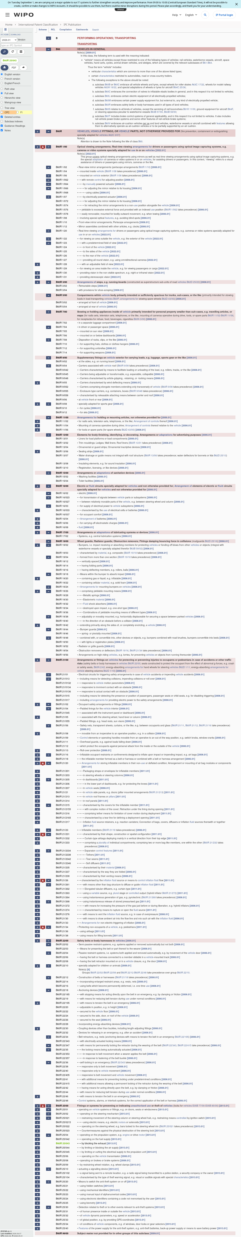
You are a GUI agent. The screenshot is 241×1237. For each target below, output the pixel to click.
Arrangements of (86, 282)
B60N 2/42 (99, 667)
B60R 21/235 (63, 867)
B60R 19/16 (62, 569)
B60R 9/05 (61, 382)
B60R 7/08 (61, 339)
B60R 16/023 (63, 497)
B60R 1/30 (61, 272)
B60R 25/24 (62, 1198)
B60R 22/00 (134, 663)
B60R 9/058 (62, 395)
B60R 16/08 (62, 527)
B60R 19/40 (62, 620)
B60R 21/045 (63, 712)
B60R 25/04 (62, 1134)
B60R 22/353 (63, 1053)
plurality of (104, 842)
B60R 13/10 (62, 467)
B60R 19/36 (62, 612)
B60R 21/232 (63, 838)
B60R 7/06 (61, 335)
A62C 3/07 (113, 135)
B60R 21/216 (63, 813)
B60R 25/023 (63, 1130)
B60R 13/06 (62, 451)
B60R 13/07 (62, 455)
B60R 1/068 (62, 192)
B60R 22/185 (63, 994)
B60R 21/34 (136, 650)
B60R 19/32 (62, 603)
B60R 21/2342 (63, 859)
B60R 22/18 (62, 990)
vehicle (100, 171)
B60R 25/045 (63, 1151)
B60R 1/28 (61, 264)
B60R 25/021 (63, 1117)
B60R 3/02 (61, 285)
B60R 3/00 (61, 282)
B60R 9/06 (61, 399)
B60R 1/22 (61, 238)
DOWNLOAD (15, 34)
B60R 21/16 (205, 725)
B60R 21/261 (63, 884)
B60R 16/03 (62, 505)
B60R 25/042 (63, 1139)
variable (95, 893)
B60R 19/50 (62, 641)
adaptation (97, 159)
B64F (230, 109)
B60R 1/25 (61, 251)
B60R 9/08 (123, 365)
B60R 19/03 (62, 552)
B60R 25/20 (62, 1181)
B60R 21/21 (62, 792)
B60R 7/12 (61, 348)
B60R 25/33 (62, 1219)
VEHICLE (96, 131)
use (133, 150)
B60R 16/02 (62, 493)
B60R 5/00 (61, 295)
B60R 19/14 (62, 565)
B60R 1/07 (61, 196)
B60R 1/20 (61, 230)
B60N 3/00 (139, 319)
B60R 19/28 (62, 595)
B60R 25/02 (62, 1113)
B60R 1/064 (62, 184)
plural (116, 893)
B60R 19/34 (62, 608)
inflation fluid (109, 880)
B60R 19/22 (62, 582)
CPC (7, 112)
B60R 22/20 (62, 1007)
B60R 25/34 (62, 1224)
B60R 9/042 (62, 369)
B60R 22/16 (62, 985)
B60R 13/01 (62, 438)
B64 (210, 62)
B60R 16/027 (63, 501)
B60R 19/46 (62, 633)
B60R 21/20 (62, 763)
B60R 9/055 (62, 391)
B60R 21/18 (62, 758)
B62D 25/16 (211, 541)
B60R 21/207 (63, 788)
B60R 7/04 (61, 326)
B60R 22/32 (62, 1032)
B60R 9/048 (62, 378)
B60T (107, 116)
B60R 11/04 (62, 425)
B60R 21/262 (63, 888)
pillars (112, 796)
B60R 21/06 (62, 725)
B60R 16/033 (63, 510)
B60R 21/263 (63, 893)
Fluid (85, 603)
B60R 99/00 (62, 1233)
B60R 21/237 (63, 871)
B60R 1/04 (61, 171)
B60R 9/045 (62, 374)
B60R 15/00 (62, 472)
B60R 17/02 (62, 536)
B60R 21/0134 (63, 687)
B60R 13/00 (62, 434)
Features (83, 1228)
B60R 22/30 (62, 1028)
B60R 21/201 (63, 770)
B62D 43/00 (128, 429)
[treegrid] (135, 635)
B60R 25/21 (62, 1185)
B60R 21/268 (149, 897)
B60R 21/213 (156, 792)
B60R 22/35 (62, 1049)
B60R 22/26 (62, 1019)
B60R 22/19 (62, 998)
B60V (107, 123)
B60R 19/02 (62, 544)
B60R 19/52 (62, 646)
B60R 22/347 (63, 1045)
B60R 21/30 (62, 918)
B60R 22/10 (62, 965)
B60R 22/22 (62, 1011)
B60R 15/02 (62, 476)
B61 (205, 62)
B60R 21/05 (62, 717)
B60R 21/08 (62, 733)
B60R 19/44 (62, 629)
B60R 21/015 (63, 695)
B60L (107, 96)
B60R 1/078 (62, 213)
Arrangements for (87, 417)
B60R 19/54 (62, 650)
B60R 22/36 (62, 1062)
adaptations (166, 434)
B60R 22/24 (62, 1015)
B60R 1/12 (61, 226)
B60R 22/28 (62, 1024)
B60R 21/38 (62, 935)
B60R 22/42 (62, 1087)
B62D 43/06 (168, 298)
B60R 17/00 (62, 532)
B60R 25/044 (63, 1147)
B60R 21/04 (62, 708)
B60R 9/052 (62, 386)
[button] (48, 38)
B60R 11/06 (227, 315)
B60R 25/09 (62, 1164)
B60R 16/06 (62, 522)
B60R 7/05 (61, 331)
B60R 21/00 (62, 659)
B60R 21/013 (63, 678)
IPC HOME (5, 34)
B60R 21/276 (63, 914)
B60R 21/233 (63, 842)
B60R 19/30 (62, 599)
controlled (134, 893)
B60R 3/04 (61, 290)
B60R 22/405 (63, 1075)
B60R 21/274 (63, 909)
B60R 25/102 (63, 1173)
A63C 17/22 (198, 84)
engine (126, 1134)
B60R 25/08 (62, 1160)
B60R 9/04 (61, 365)
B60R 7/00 (61, 311)
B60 (58, 49)
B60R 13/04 (62, 447)
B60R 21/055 (63, 721)
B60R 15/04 (62, 480)
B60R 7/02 (61, 322)
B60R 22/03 (62, 948)
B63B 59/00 (170, 111)
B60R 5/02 (61, 302)
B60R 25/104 (63, 1177)
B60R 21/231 (63, 834)
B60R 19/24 (62, 586)
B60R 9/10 (61, 408)
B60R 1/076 (62, 209)
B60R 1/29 (61, 268)
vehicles (103, 135)
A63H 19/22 (110, 87)
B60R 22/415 (184, 1045)
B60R (107, 104)
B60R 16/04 (62, 518)
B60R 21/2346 (63, 863)
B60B (107, 84)
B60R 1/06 (61, 175)
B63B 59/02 (136, 548)
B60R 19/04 (62, 557)
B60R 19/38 (62, 616)
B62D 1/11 (184, 667)
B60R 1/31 (61, 276)
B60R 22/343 (63, 1041)
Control (84, 737)
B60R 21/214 (63, 800)
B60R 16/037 (63, 514)
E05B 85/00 (211, 1105)
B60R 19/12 (62, 561)
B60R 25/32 (62, 1215)
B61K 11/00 (189, 109)
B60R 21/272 (169, 893)
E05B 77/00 (198, 1105)
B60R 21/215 (63, 805)
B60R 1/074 (62, 205)
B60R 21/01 (62, 674)
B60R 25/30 (62, 1207)
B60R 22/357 (63, 1058)
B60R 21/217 (63, 821)
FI (21, 112)
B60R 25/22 (62, 1190)
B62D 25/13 (220, 455)
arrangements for (142, 146)
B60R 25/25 (62, 1202)
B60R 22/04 (62, 952)
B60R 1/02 (61, 167)
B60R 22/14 (62, 981)
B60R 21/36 (62, 931)
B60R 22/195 (63, 1002)
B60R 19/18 (130, 552)
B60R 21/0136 (63, 691)
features (221, 123)
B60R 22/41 (62, 1079)
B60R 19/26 (62, 591)
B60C (117, 84)
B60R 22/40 (62, 1070)
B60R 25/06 (62, 1156)
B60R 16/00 (62, 485)
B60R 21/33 (62, 922)
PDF (14, 67)
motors (122, 1122)
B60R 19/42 (62, 625)
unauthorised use (141, 1105)
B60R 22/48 (140, 972)
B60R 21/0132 (63, 682)
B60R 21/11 (178, 725)
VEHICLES (83, 131)
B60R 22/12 (127, 972)
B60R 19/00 (62, 541)
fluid (91, 485)
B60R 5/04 (61, 306)
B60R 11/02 (214, 315)
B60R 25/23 (62, 1194)
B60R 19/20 (62, 578)
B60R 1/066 (62, 188)
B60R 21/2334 (63, 850)
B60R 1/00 (61, 146)
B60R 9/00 (61, 357)
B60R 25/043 (10, 60)
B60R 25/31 (62, 1211)
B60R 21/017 (63, 700)
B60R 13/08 (62, 463)
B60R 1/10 (144, 167)
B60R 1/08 (110, 171)
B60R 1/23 (61, 242)
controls (155, 421)
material (102, 552)
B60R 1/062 (62, 179)
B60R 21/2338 (63, 854)
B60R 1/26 (61, 255)
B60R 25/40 (62, 1228)
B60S (107, 109)
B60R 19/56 (62, 654)
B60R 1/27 (61, 259)
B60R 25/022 (63, 1126)
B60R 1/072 (62, 201)
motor (142, 1134)
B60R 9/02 (61, 361)
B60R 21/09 (62, 737)
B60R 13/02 (62, 442)
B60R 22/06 (62, 957)
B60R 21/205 (63, 779)
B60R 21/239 (63, 876)
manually (91, 184)
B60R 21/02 (62, 704)
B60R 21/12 (191, 725)
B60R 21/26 (62, 880)
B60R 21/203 (63, 775)
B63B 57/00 (157, 111)
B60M (108, 100)
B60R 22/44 (62, 1092)
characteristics (108, 71)
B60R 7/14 (61, 352)
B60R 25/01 (62, 1109)
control (97, 179)
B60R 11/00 (62, 417)
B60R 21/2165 (63, 817)
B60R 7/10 (61, 344)
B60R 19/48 (62, 637)
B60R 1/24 (61, 247)
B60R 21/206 (63, 783)
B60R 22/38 (62, 1066)
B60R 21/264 (63, 897)
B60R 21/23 (62, 829)
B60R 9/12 (61, 412)
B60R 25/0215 (63, 1122)
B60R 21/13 (62, 750)
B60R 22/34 (62, 1036)
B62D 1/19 (108, 670)
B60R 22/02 (62, 944)
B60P (116, 298)
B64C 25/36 (179, 87)
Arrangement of (142, 421)
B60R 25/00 (62, 1105)
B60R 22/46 (62, 1096)
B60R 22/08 (62, 961)
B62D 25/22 (193, 282)
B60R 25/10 (62, 1168)
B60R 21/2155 (63, 809)
